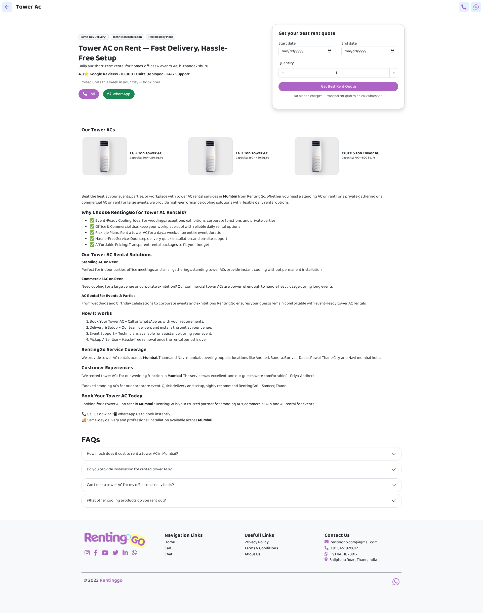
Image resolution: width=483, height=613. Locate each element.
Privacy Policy (257, 542)
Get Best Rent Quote (338, 86)
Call (91, 94)
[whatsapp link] (395, 583)
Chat (169, 554)
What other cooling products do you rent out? (126, 500)
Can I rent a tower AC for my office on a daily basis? (130, 485)
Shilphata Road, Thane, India (353, 559)
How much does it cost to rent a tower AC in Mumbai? (132, 453)
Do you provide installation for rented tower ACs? (129, 469)
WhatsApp (121, 94)
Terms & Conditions (261, 548)
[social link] (117, 553)
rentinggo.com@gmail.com (354, 542)
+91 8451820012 (344, 548)
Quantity (286, 63)
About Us (252, 554)
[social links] (89, 553)
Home (170, 542)
